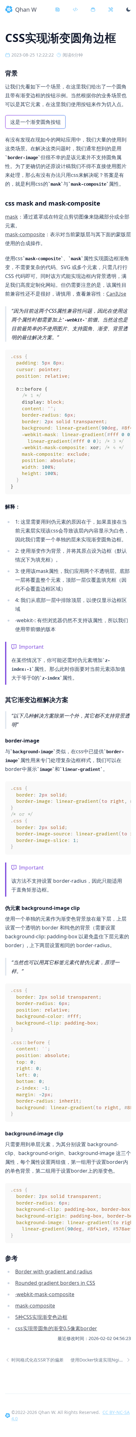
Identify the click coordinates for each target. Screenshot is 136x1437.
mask (11, 216)
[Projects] (94, 9)
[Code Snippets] (76, 9)
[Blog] (59, 9)
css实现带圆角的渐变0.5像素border (56, 1328)
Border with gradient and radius (53, 1271)
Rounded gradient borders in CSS (55, 1282)
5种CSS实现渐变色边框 (41, 1317)
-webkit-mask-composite (44, 1294)
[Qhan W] (7, 1415)
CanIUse (116, 293)
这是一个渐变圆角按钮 (35, 121)
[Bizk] (112, 9)
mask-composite (25, 234)
